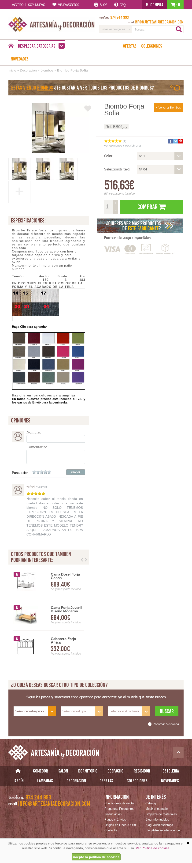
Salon (63, 771)
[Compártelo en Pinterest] (180, 141)
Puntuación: (21, 473)
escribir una (133, 145)
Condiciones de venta (119, 803)
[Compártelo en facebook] (170, 141)
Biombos (47, 70)
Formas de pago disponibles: (127, 237)
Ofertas (130, 46)
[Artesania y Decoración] (51, 24)
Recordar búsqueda (166, 724)
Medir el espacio (156, 808)
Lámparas (45, 781)
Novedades (20, 59)
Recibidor (142, 771)
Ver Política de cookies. (153, 848)
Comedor (40, 771)
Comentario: (36, 447)
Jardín (18, 781)
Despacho (115, 771)
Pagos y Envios (115, 819)
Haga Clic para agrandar (29, 326)
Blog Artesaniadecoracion (162, 830)
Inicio (12, 70)
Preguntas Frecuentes (119, 808)
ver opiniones (113, 145)
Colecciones (151, 46)
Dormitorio (87, 771)
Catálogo (151, 803)
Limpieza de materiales (161, 814)
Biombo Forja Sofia (72, 70)
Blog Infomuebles (157, 819)
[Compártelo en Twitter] (175, 141)
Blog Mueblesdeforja (159, 824)
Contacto (110, 830)
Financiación (113, 814)
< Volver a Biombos (168, 107)
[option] (48, 615)
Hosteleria (169, 771)
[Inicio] (10, 47)
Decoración (28, 70)
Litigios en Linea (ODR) (120, 824)
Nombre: (33, 432)
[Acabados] (140, 226)
